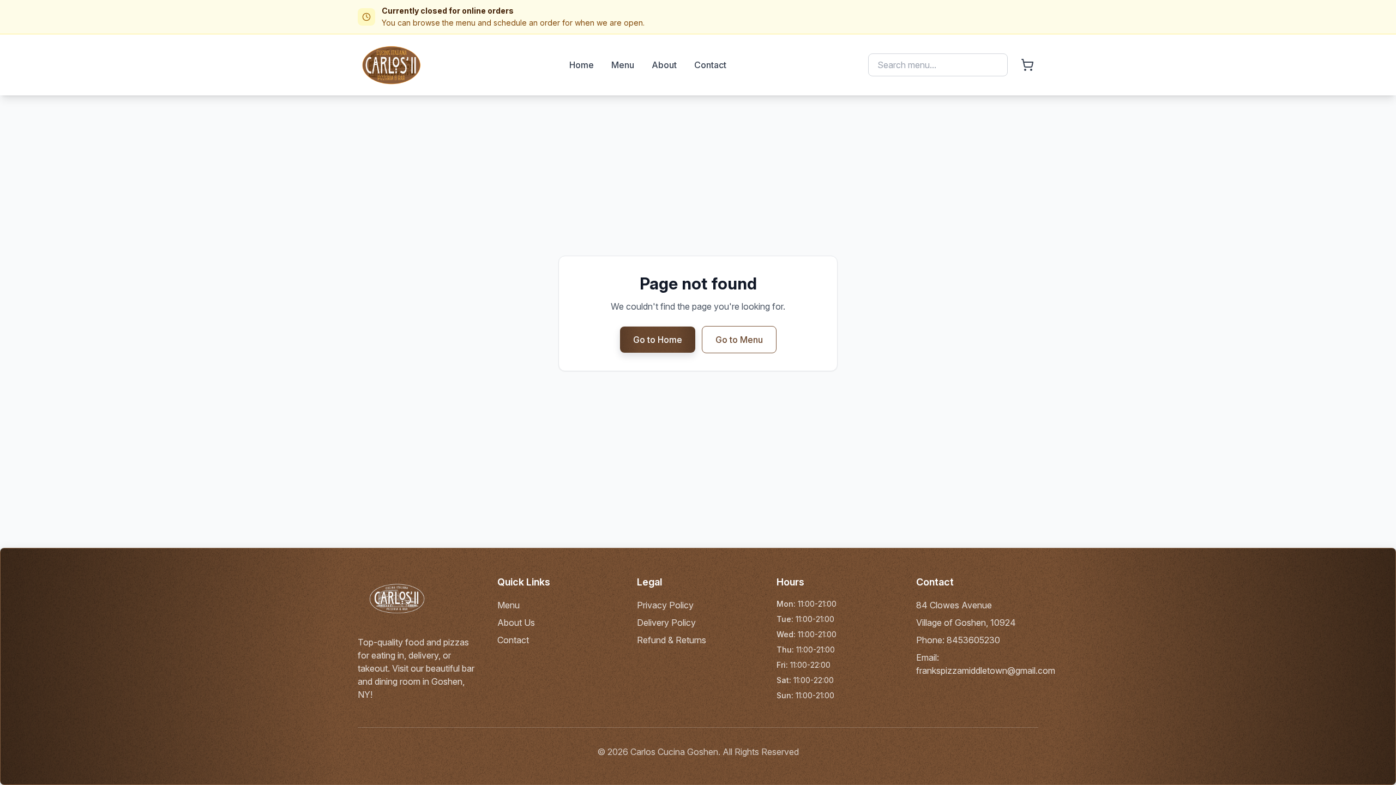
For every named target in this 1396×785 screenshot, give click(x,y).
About (664, 64)
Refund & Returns (671, 640)
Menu (622, 64)
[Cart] (1027, 65)
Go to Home (657, 339)
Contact (710, 64)
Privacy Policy (665, 605)
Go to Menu (739, 339)
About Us (516, 622)
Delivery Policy (666, 622)
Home (581, 64)
